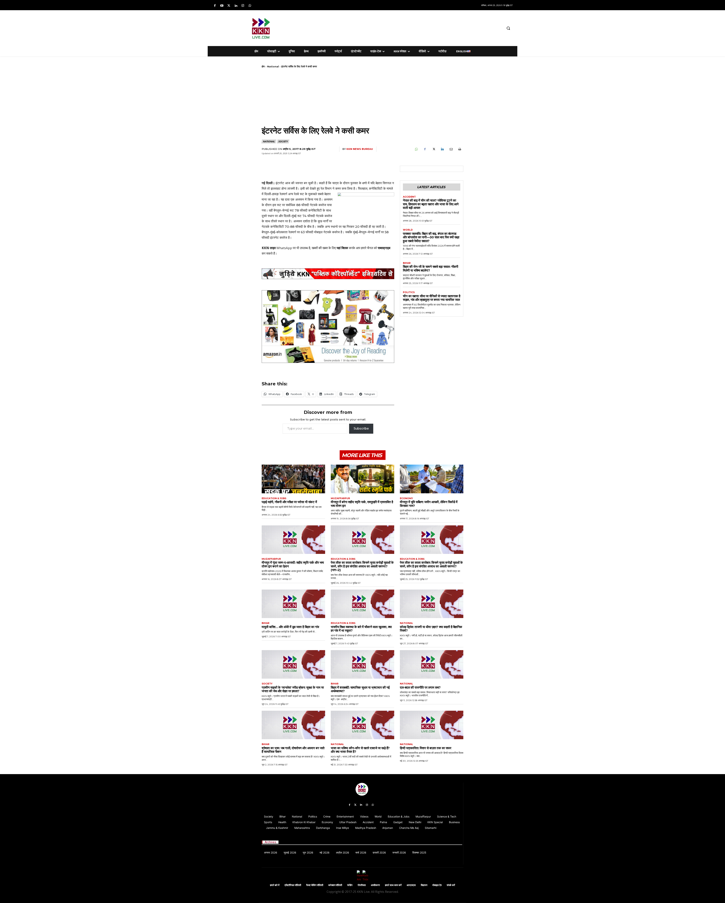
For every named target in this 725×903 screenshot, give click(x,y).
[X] (433, 149)
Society (283, 141)
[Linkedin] (235, 5)
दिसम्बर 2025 (419, 852)
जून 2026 (308, 852)
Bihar (407, 263)
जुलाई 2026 (290, 852)
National (273, 66)
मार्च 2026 (361, 852)
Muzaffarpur (340, 498)
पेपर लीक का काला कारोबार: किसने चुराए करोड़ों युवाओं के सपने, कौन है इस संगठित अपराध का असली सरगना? (431, 564)
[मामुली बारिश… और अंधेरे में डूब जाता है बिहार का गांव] (293, 604)
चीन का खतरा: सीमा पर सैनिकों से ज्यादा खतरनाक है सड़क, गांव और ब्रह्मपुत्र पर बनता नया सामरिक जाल (431, 298)
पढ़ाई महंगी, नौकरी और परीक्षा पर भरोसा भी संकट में (289, 502)
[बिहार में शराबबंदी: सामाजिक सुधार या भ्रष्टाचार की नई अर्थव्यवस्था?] (362, 664)
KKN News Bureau (359, 148)
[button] (508, 28)
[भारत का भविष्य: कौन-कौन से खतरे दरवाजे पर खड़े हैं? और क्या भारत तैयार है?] (362, 725)
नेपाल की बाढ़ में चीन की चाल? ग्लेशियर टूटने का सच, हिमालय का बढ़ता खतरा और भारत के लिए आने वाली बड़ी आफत (431, 204)
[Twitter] (228, 5)
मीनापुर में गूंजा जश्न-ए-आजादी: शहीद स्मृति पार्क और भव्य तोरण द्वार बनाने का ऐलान (293, 564)
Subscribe (361, 428)
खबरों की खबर (320, 248)
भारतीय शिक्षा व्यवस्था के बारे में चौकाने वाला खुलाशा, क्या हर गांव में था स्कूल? (361, 629)
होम (263, 66)
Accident (409, 197)
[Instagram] (242, 5)
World (408, 230)
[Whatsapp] (249, 5)
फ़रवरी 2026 (379, 852)
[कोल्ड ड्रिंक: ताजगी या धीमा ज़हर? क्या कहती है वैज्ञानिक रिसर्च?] (431, 604)
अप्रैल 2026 (342, 852)
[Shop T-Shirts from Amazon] (328, 326)
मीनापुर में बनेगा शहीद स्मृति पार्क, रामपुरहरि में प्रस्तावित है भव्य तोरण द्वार (362, 504)
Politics (409, 292)
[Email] (451, 149)
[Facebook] (214, 5)
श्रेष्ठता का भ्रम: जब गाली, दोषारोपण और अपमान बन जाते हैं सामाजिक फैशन (293, 750)
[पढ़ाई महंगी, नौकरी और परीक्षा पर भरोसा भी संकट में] (293, 479)
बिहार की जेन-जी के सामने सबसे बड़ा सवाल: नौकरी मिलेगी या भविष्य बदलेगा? (430, 268)
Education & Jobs (274, 498)
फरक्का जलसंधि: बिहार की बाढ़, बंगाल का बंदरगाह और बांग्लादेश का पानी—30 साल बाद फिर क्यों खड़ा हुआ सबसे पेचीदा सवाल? (431, 237)
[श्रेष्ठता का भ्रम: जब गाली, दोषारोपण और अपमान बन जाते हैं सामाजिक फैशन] (293, 725)
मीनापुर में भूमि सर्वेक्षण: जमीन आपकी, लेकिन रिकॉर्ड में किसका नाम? (428, 504)
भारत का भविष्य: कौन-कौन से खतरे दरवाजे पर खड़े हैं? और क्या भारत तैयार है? (360, 750)
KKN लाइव (269, 248)
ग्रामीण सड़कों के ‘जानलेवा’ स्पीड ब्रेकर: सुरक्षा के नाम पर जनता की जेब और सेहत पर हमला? (293, 689)
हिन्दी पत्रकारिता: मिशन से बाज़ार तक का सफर (425, 748)
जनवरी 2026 (399, 852)
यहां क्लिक (342, 248)
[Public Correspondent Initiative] (328, 273)
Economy (406, 498)
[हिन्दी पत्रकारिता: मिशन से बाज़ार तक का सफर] (431, 725)
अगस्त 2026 (270, 852)
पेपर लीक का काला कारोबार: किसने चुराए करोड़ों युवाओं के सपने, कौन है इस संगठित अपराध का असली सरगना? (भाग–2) (362, 566)
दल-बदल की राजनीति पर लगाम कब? (420, 687)
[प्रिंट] (459, 149)
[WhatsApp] (416, 149)
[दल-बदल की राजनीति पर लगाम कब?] (431, 664)
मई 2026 (324, 852)
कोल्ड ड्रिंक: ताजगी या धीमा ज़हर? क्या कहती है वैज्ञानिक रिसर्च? (431, 629)
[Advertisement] (382, 27)
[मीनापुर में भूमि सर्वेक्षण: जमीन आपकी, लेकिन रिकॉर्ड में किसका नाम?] (431, 479)
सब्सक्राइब (384, 248)
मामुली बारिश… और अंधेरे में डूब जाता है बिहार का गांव (290, 627)
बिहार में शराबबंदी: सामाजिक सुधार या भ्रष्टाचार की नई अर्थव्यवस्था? (360, 689)
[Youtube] (221, 5)
